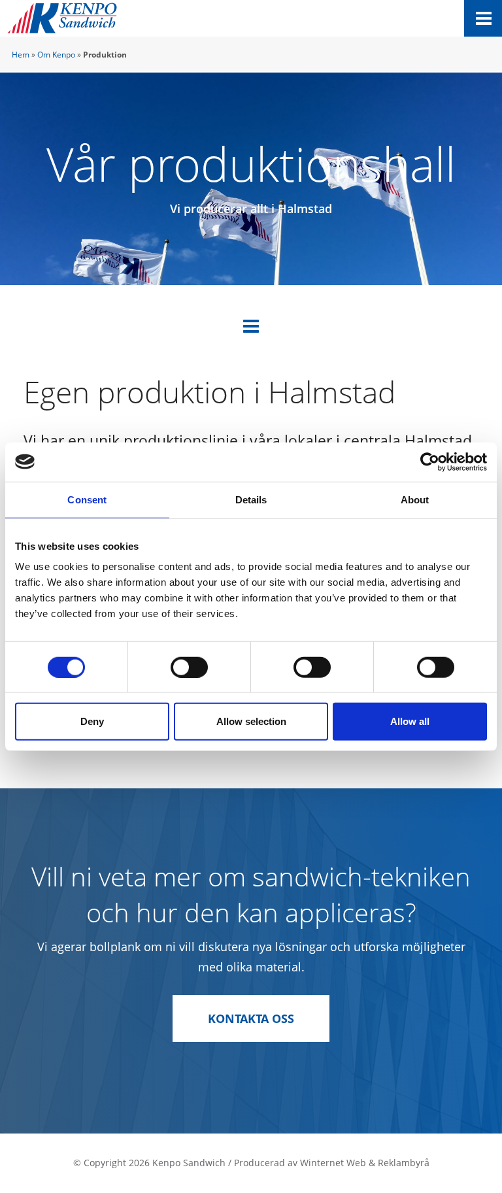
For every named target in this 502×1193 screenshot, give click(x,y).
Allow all (409, 721)
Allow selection (251, 721)
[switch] (189, 666)
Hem (20, 54)
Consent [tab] (87, 499)
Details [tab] (251, 499)
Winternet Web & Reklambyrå (364, 1162)
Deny (92, 721)
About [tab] (415, 499)
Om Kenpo (56, 54)
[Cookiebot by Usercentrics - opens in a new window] (430, 461)
